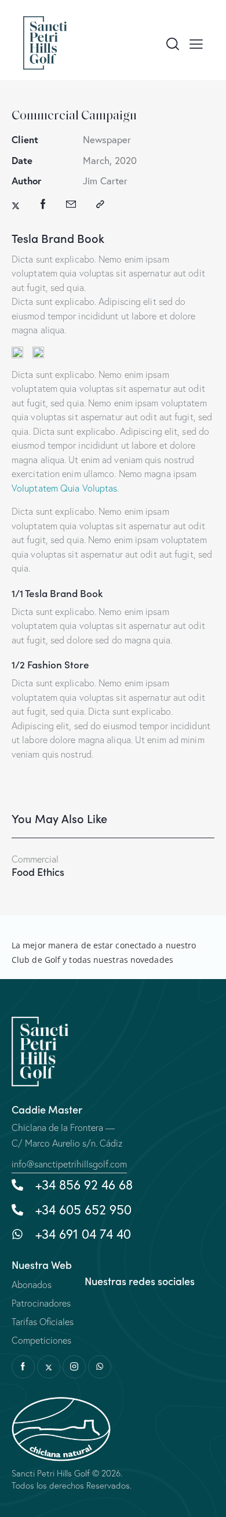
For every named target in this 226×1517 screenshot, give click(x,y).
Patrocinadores (41, 1303)
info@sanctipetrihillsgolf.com (69, 1164)
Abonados (32, 1284)
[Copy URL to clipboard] (100, 204)
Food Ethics (38, 872)
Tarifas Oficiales (43, 1321)
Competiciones (41, 1340)
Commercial (35, 859)
